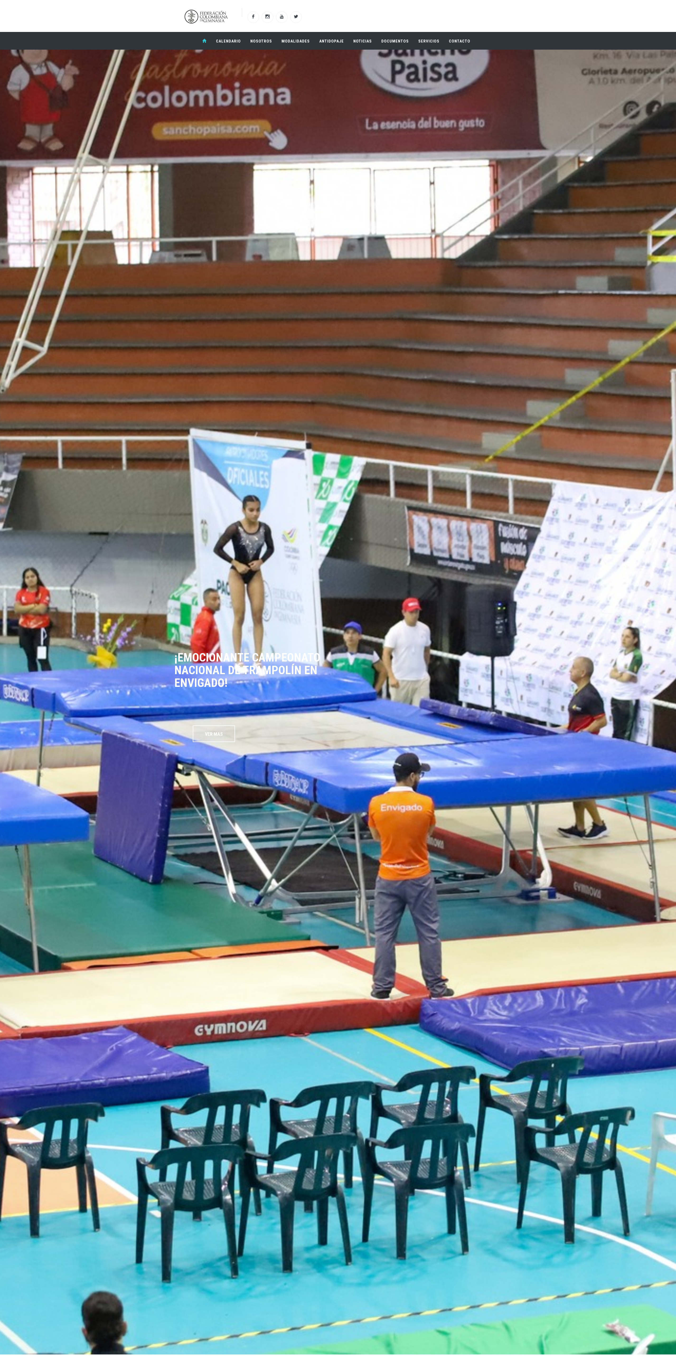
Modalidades (295, 41)
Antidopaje (331, 41)
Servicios (428, 41)
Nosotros (261, 41)
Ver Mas (214, 734)
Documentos (395, 41)
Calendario (228, 41)
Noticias (362, 41)
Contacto (459, 41)
